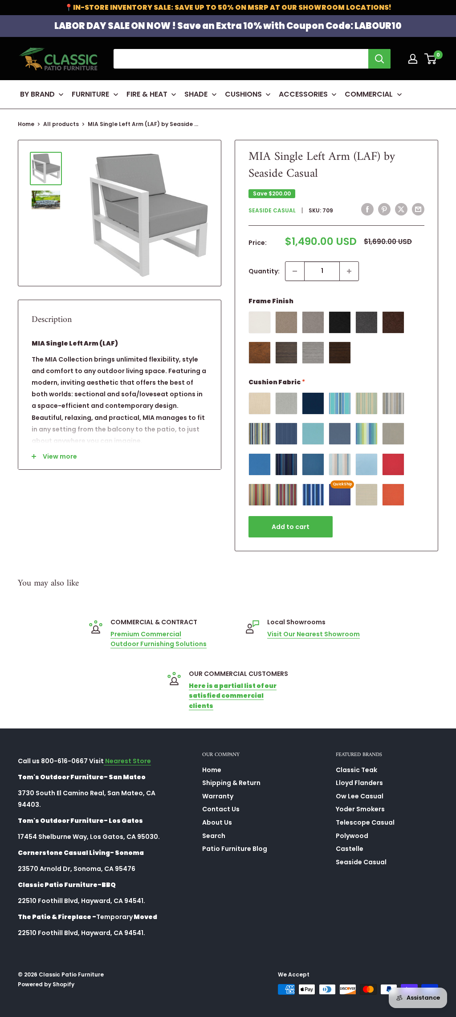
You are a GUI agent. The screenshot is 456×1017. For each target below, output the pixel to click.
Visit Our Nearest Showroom (313, 634)
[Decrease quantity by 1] (294, 271)
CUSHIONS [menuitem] (243, 94)
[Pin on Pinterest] (384, 209)
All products (61, 124)
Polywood (352, 835)
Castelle (349, 848)
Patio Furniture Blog (234, 848)
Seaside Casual (272, 210)
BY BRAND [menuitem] (37, 94)
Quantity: (264, 271)
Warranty (217, 796)
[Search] (379, 59)
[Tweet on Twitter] (401, 209)
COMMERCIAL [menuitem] (369, 94)
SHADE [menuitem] (196, 94)
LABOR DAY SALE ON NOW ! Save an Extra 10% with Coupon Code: (228, 26)
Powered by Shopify (46, 984)
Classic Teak (356, 769)
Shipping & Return (231, 782)
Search (213, 835)
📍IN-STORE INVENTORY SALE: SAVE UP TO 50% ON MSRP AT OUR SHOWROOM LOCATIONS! (228, 7)
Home (26, 124)
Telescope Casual (365, 822)
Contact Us (221, 809)
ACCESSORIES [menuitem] (303, 94)
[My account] (412, 59)
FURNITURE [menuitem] (90, 94)
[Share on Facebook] (367, 209)
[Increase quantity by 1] (349, 271)
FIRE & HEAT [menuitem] (146, 94)
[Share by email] (418, 209)
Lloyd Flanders (359, 782)
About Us (217, 822)
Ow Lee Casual (359, 796)
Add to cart (290, 526)
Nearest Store (127, 761)
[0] (430, 58)
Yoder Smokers (360, 809)
